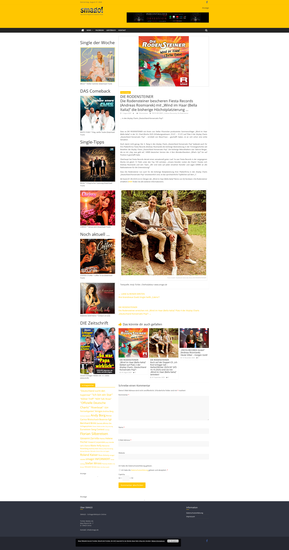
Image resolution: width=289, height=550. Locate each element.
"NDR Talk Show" (103, 398)
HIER (130, 181)
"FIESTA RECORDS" (157, 113)
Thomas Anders (107, 464)
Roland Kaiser (89, 455)
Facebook (100, 30)
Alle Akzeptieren (173, 541)
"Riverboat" (96, 407)
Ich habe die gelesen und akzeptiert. (144, 470)
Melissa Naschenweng (106, 448)
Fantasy (107, 430)
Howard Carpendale (96, 442)
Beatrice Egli (105, 419)
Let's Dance (85, 445)
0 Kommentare (143, 113)
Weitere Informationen (158, 541)
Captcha (122, 474)
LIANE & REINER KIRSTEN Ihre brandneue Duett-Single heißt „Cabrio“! (139, 295)
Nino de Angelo (104, 451)
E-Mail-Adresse (125, 440)
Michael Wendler (85, 451)
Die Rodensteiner (183, 113)
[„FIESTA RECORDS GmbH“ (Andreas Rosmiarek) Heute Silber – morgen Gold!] (194, 329)
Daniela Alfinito (102, 423)
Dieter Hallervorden (99, 426)
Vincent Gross (91, 467)
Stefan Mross (93, 463)
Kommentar (124, 395)
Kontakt (122, 30)
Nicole (98, 451)
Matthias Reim (94, 449)
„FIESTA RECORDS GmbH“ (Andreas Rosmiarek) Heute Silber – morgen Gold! (194, 352)
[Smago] (82, 30)
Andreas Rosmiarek (170, 113)
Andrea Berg (108, 411)
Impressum (190, 516)
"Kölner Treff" (87, 398)
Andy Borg (98, 415)
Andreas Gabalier (85, 416)
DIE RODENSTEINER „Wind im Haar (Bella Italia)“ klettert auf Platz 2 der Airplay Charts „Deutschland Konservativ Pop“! (133, 364)
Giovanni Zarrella (89, 438)
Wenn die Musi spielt (103, 467)
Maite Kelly (96, 445)
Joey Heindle (110, 442)
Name (122, 427)
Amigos (98, 411)
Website (122, 453)
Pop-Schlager (125, 92)
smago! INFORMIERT (98, 459)
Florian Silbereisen (94, 433)
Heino (102, 438)
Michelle (93, 451)
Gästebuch (111, 30)
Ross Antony (103, 455)
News (89, 30)
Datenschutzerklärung (140, 470)
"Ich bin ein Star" (102, 395)
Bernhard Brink (88, 423)
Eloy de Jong (109, 426)
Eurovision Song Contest (92, 429)
